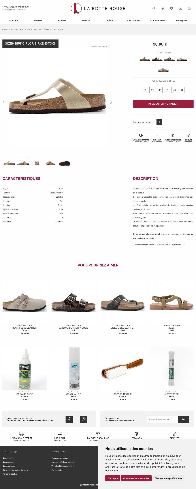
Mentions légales (9, 474)
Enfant (86, 20)
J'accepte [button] (113, 478)
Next (110, 102)
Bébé (110, 20)
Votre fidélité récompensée (62, 466)
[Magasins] (163, 8)
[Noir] (157, 59)
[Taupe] (163, 69)
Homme (62, 20)
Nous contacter (8, 466)
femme (27, 29)
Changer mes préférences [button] (168, 478)
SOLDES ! (14, 20)
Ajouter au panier (165, 104)
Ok (183, 419)
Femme (38, 20)
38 (159, 90)
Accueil (5, 29)
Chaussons (134, 20)
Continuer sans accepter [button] (136, 478)
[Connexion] (180, 8)
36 (145, 90)
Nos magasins (8, 462)
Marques (181, 20)
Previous (4, 102)
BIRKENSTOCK (167, 189)
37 (152, 90)
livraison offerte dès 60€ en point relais (15, 8)
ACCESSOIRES (158, 20)
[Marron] (169, 59)
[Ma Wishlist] (171, 8)
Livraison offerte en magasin (63, 462)
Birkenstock (16, 29)
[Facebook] (69, 419)
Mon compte (56, 470)
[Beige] (181, 59)
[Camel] (145, 59)
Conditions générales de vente (15, 470)
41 (182, 90)
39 (167, 90)
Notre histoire (8, 458)
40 (174, 90)
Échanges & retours (59, 458)
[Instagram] (83, 419)
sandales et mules (41, 29)
